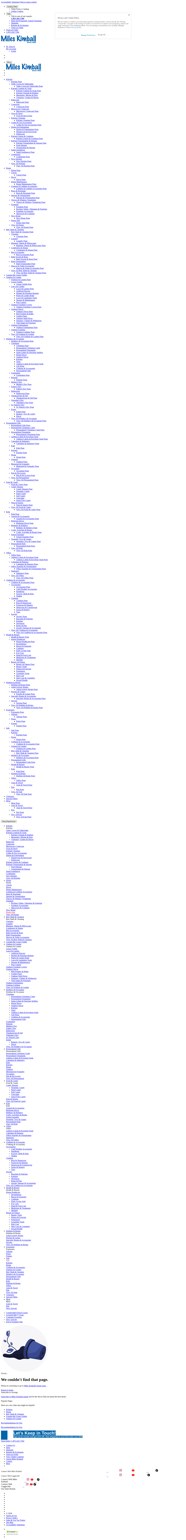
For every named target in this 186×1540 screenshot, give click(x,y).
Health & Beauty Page (20, 637)
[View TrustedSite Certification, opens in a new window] (12, 1534)
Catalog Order (12, 7)
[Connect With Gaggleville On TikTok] (148, 1477)
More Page (15, 803)
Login (13, 51)
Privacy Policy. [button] (76, 27)
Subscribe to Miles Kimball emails (14, 1397)
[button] (101, 35)
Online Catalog (17, 11)
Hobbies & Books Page (20, 685)
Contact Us (10, 1445)
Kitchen (9, 1409)
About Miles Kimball (14, 1459)
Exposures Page (17, 712)
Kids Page (15, 514)
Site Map (9, 1522)
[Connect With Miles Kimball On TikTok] (157, 1472)
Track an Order (17, 28)
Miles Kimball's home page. (35, 1386)
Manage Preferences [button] (88, 35)
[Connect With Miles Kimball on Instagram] (120, 1472)
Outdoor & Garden (13, 1419)
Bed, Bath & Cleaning (15, 1414)
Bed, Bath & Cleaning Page (22, 232)
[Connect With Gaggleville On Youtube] (132, 1477)
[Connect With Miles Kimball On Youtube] (132, 1472)
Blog (8, 1463)
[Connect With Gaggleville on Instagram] (120, 1477)
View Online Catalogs (15, 1457)
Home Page (15, 170)
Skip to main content (28, 2)
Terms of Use (11, 1516)
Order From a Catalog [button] (20, 9)
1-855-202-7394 (17, 18)
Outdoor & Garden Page (21, 280)
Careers (9, 1461)
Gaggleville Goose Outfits (16, 1416)
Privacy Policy (12, 1518)
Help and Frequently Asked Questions (26, 21)
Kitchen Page (16, 82)
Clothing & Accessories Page (22, 582)
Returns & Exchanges (20, 25)
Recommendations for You (11, 1423)
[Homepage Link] (18, 42)
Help (8, 14)
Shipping (14, 23)
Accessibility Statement (10, 2)
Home (8, 1412)
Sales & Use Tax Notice (15, 1520)
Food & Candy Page (19, 484)
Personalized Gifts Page (20, 425)
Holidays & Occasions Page (22, 341)
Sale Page (15, 730)
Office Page (16, 555)
